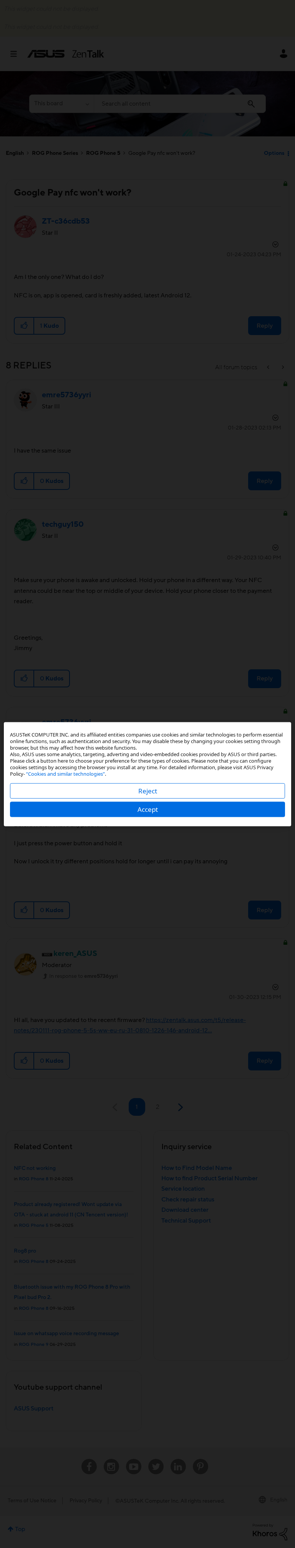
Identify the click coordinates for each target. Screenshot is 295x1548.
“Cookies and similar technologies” (65, 773)
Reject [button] (147, 790)
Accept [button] (148, 809)
